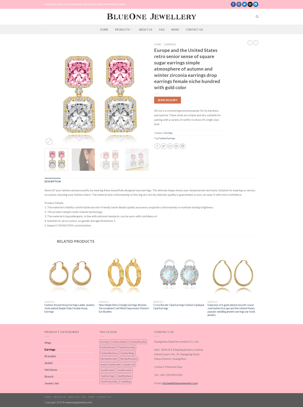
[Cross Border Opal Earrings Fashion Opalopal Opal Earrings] (178, 273)
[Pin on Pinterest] (176, 146)
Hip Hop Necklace (128, 358)
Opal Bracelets (124, 370)
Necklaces (51, 369)
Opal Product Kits (108, 381)
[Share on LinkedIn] (183, 146)
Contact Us (194, 29)
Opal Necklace (124, 376)
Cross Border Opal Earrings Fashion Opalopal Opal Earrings (178, 306)
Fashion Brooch (108, 347)
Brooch (49, 376)
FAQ (161, 29)
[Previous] (51, 93)
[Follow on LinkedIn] (255, 4)
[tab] (53, 181)
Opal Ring (125, 381)
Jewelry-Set (52, 383)
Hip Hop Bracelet (108, 358)
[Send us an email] (250, 4)
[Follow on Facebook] (233, 4)
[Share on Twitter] (164, 146)
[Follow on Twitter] (244, 4)
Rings (48, 342)
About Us (145, 29)
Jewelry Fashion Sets (110, 364)
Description (53, 181)
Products (122, 29)
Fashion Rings (127, 353)
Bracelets (50, 356)
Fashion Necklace (109, 353)
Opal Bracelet (107, 370)
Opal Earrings (107, 376)
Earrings (170, 44)
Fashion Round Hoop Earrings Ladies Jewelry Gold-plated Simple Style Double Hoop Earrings (70, 308)
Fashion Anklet (119, 341)
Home (104, 29)
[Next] (142, 93)
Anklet (49, 363)
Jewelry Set (129, 364)
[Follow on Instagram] (238, 4)
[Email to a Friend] (170, 146)
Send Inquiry (168, 100)
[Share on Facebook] (157, 146)
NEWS (175, 29)
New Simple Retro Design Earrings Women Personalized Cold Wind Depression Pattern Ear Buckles (124, 308)
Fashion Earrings (167, 138)
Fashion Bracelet (138, 341)
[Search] (257, 16)
